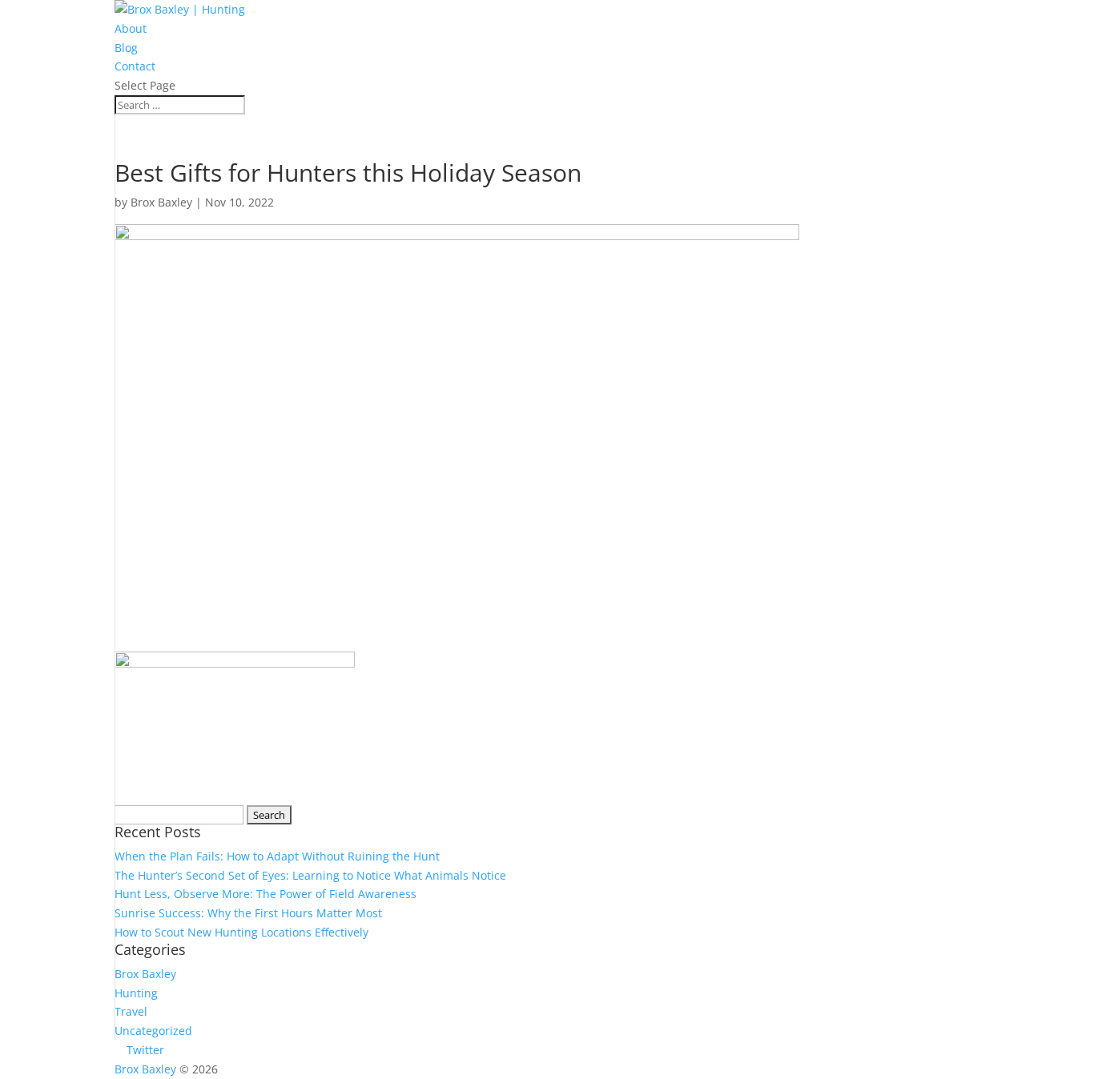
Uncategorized (153, 1030)
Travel (131, 1011)
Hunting (136, 993)
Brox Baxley (161, 202)
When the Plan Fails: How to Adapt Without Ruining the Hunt (277, 856)
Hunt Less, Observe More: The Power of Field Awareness (265, 893)
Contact (135, 66)
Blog (126, 47)
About (131, 28)
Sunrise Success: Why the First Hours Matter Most (248, 913)
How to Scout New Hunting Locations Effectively (241, 932)
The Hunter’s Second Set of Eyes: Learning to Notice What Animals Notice (310, 875)
